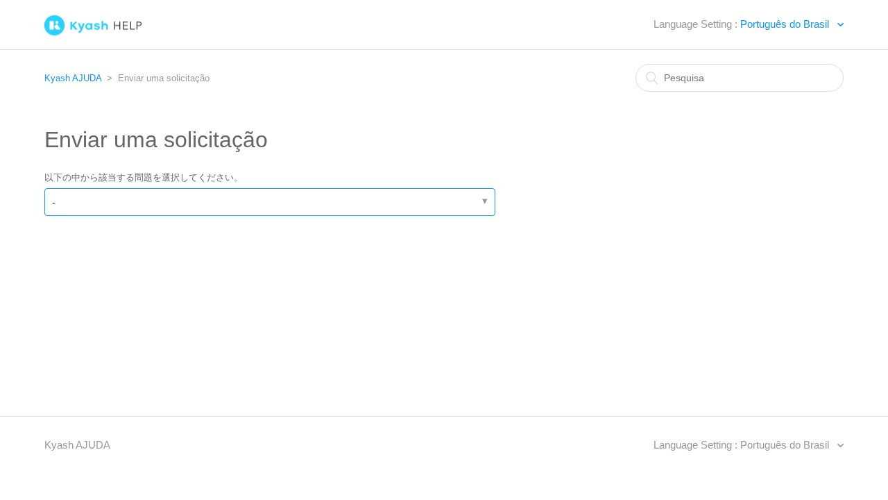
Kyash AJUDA (72, 78)
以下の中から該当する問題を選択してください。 (143, 177)
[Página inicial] (120, 29)
